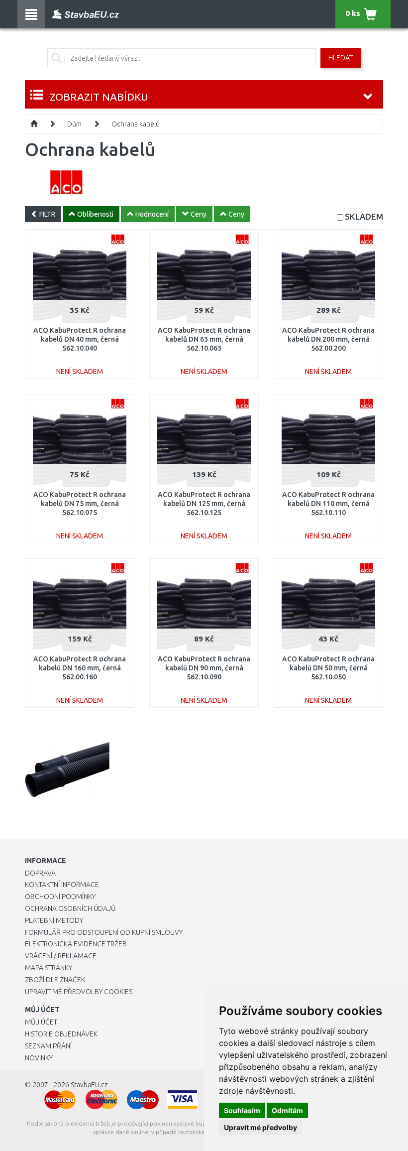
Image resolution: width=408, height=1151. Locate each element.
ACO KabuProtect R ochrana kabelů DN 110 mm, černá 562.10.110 (328, 503)
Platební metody (54, 920)
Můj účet (41, 1022)
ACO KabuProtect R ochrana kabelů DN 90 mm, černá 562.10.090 (204, 668)
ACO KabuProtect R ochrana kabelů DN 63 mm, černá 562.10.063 (204, 339)
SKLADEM (364, 216)
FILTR (46, 214)
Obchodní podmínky (60, 896)
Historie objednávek (61, 1034)
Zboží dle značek (55, 980)
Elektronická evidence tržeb (76, 944)
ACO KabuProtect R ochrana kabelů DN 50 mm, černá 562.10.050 (328, 668)
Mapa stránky (48, 968)
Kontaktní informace (62, 885)
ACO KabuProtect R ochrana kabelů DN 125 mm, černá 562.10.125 (204, 503)
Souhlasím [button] (242, 1110)
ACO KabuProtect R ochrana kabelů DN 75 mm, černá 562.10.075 (79, 503)
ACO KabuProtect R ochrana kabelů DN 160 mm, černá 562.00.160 (79, 668)
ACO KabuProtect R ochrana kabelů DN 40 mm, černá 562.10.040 (79, 339)
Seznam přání (48, 1046)
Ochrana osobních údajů (70, 908)
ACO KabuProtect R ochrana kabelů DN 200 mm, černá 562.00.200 (328, 339)
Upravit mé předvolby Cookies (78, 992)
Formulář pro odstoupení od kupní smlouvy (104, 932)
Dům (74, 124)
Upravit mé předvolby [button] (260, 1127)
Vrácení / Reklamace (61, 956)
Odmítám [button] (287, 1110)
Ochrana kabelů (135, 124)
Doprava (40, 873)
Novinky (39, 1058)
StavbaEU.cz (89, 1085)
